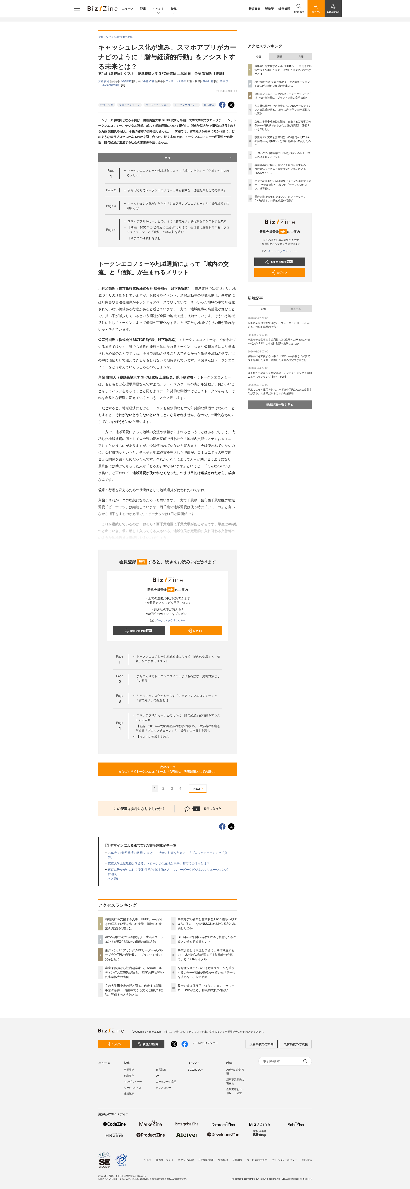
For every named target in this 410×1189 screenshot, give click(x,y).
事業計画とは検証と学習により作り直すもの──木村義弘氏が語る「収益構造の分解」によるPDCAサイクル (207, 954)
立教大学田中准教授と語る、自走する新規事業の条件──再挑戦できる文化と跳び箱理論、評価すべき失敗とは (134, 990)
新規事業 (255, 8)
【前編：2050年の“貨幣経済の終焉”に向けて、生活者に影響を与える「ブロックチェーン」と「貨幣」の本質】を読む (178, 229)
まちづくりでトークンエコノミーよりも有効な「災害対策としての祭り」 (177, 190)
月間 (300, 56)
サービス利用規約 (257, 1159)
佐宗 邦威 (126, 81)
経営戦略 (161, 1069)
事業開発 (129, 1069)
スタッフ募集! (186, 1159)
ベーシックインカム (157, 104)
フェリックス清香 (176, 81)
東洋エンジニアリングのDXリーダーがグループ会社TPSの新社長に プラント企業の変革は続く (134, 954)
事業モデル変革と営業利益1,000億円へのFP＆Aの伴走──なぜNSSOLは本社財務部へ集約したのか (207, 923)
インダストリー (133, 1081)
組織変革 (129, 1075)
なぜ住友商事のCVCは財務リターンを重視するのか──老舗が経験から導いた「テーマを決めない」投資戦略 (207, 972)
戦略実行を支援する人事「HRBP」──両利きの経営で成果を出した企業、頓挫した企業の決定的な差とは (133, 923)
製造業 (269, 8)
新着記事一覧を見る (279, 404)
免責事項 (223, 1159)
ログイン (198, 631)
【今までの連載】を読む (144, 238)
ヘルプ (147, 1159)
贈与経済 (209, 104)
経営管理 (284, 8)
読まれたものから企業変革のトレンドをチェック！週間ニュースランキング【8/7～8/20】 (280, 374)
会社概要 (237, 1159)
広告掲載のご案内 (262, 1044)
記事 (143, 8)
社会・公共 (106, 104)
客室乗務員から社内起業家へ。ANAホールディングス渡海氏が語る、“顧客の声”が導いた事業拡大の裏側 (134, 972)
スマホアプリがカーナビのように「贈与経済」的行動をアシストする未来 (177, 221)
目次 (168, 158)
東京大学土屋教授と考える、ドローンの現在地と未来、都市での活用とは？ (158, 863)
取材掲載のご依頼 (296, 1044)
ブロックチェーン (129, 104)
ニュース (128, 8)
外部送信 (307, 1159)
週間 (279, 56)
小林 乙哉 (149, 81)
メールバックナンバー (170, 620)
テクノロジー (163, 1087)
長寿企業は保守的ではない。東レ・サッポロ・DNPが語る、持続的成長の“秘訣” (206, 987)
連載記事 (129, 1093)
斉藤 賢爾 (104, 81)
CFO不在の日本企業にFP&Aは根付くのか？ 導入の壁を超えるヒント (209, 939)
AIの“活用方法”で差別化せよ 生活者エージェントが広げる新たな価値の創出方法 (134, 939)
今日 (258, 56)
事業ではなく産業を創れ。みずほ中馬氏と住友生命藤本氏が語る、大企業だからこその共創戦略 (280, 391)
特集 (174, 8)
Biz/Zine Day (195, 1069)
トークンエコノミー (186, 104)
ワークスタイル (133, 1087)
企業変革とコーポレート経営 (235, 1091)
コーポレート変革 (166, 1081)
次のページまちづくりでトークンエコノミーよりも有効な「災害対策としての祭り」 (167, 769)
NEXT (196, 788)
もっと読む (112, 878)
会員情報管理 (206, 1159)
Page (111, 190)
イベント (158, 8)
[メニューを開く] (76, 8)
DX (157, 1075)
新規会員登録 (140, 631)
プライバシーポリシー (284, 1159)
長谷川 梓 (208, 81)
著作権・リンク (165, 1159)
